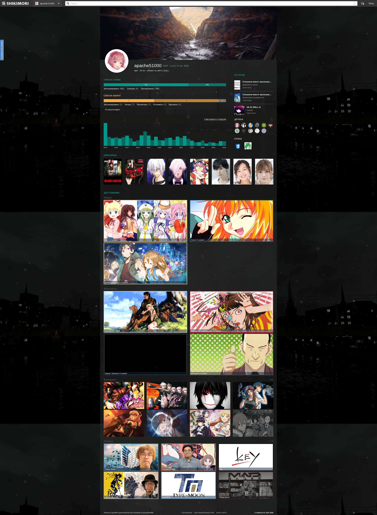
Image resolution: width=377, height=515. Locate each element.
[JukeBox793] (264, 125)
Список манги (112, 95)
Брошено (174, 104)
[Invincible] (270, 125)
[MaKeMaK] (244, 125)
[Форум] (362, 3)
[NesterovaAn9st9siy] (264, 130)
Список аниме (112, 80)
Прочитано (143, 104)
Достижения (111, 192)
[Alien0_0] (257, 125)
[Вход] (371, 3)
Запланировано (114, 88)
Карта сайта (221, 513)
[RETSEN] (244, 130)
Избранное (110, 155)
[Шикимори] (15, 3)
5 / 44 (271, 441)
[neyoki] (237, 125)
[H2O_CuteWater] (237, 130)
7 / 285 (270, 380)
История (239, 75)
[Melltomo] (250, 130)
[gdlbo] (250, 125)
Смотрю (132, 88)
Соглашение (187, 513)
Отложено (159, 104)
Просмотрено (150, 88)
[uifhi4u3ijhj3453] (257, 130)
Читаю (129, 104)
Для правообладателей (204, 513)
